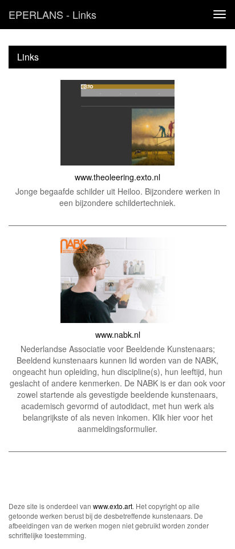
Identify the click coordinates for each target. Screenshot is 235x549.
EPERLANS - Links (52, 14)
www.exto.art (112, 506)
